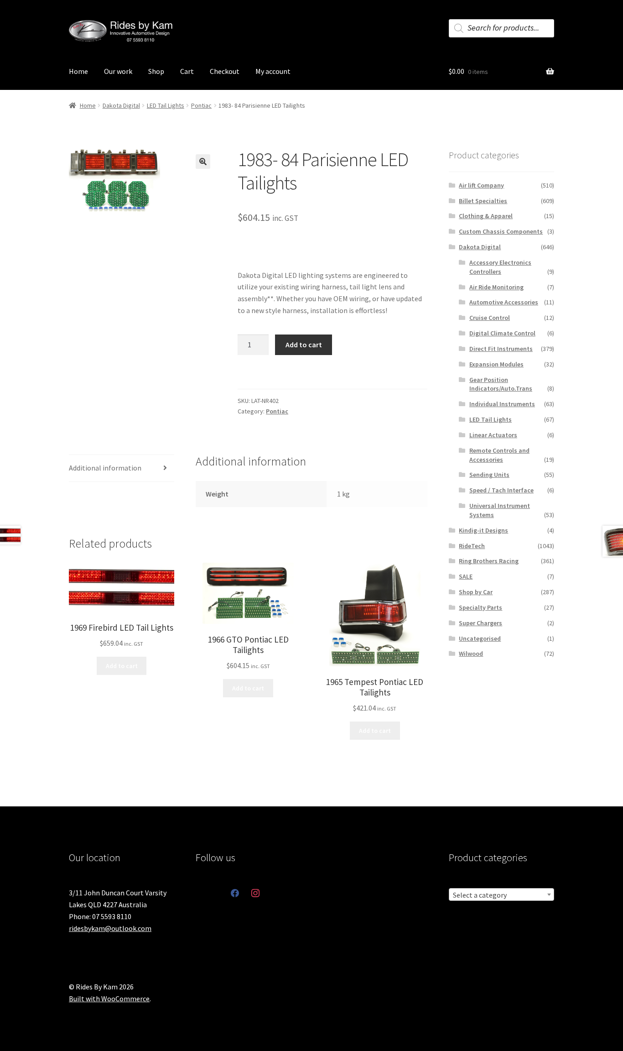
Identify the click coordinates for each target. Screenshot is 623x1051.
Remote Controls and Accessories (499, 455)
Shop (156, 71)
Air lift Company (481, 185)
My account (273, 71)
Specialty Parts (480, 607)
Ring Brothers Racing (489, 561)
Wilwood (471, 653)
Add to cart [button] (122, 666)
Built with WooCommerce (109, 998)
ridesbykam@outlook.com (110, 928)
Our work (118, 71)
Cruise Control (489, 318)
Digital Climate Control (502, 333)
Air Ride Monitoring (496, 287)
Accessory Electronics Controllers (500, 267)
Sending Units (489, 475)
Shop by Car (476, 592)
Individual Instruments (502, 404)
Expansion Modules (496, 364)
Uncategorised (480, 638)
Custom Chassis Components (501, 231)
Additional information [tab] (105, 467)
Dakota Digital (121, 105)
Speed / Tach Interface (501, 490)
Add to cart (304, 344)
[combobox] (501, 894)
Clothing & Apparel (486, 216)
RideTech (472, 546)
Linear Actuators (493, 435)
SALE (465, 576)
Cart (187, 71)
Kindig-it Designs (483, 530)
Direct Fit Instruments (501, 349)
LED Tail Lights (165, 105)
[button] (203, 161)
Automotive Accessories (503, 302)
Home (78, 71)
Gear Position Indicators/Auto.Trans (500, 384)
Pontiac (201, 105)
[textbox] (501, 895)
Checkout (224, 71)
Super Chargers (480, 623)
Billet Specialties (483, 201)
